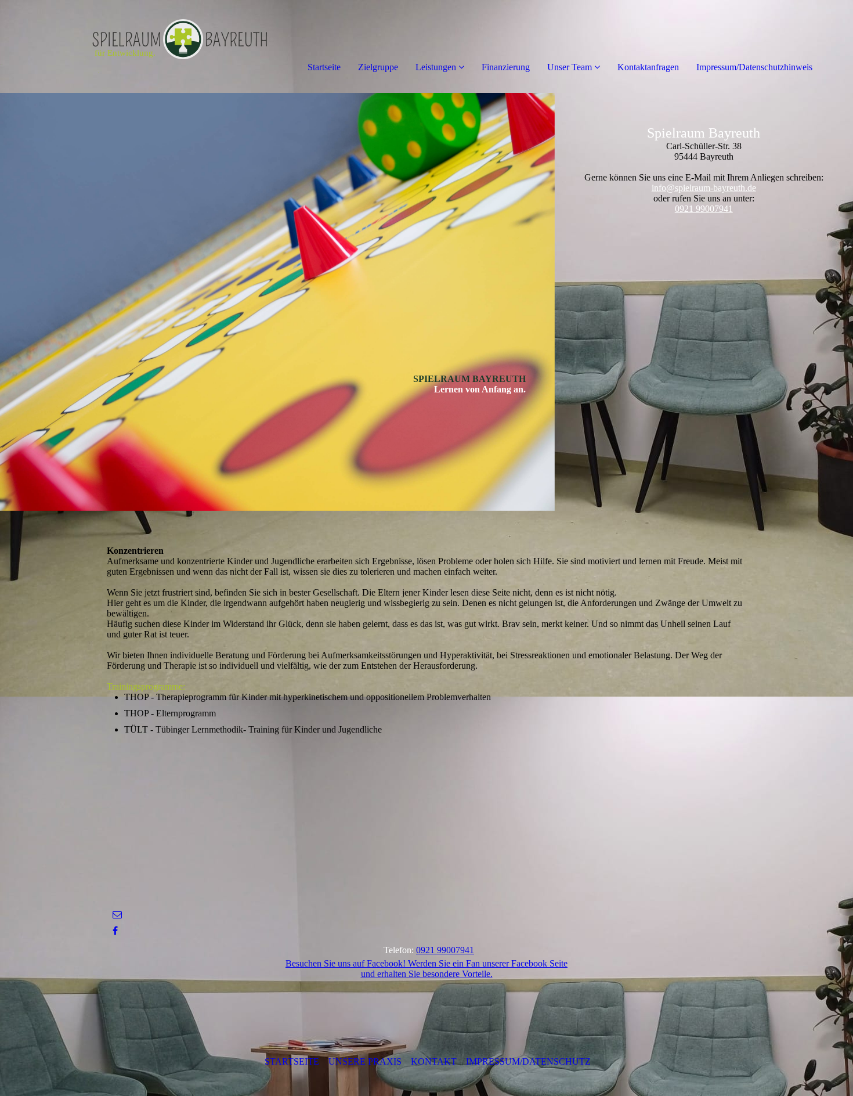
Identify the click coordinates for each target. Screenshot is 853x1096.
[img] (133, 46)
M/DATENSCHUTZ (551, 1061)
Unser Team (569, 67)
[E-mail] (117, 915)
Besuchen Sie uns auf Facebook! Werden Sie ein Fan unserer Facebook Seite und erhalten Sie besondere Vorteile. (426, 968)
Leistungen (435, 67)
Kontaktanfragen (648, 67)
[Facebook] (115, 931)
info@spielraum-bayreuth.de (704, 188)
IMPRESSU (488, 1061)
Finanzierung (506, 67)
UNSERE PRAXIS (365, 1061)
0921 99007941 (704, 209)
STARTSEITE (296, 1061)
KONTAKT (434, 1061)
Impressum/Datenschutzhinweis (754, 67)
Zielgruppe (378, 67)
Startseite (324, 67)
